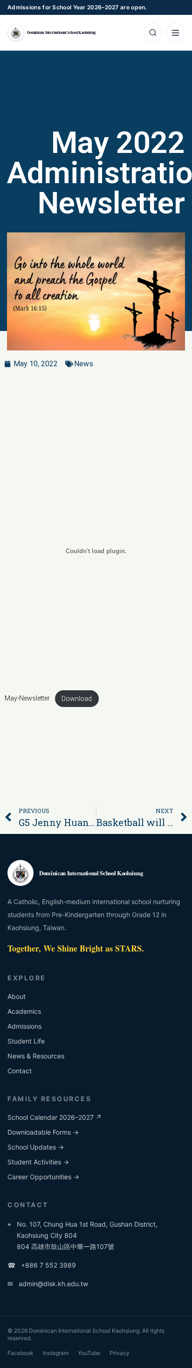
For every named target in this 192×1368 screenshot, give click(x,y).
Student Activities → (38, 1162)
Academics (24, 1011)
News (83, 363)
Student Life (26, 1041)
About (16, 996)
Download (77, 699)
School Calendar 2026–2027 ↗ (54, 1117)
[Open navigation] (175, 32)
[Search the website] (153, 32)
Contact (19, 1071)
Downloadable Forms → (43, 1132)
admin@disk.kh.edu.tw (47, 1284)
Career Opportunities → (43, 1177)
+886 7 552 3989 (41, 1265)
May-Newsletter (27, 699)
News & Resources (35, 1056)
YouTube (89, 1352)
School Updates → (35, 1147)
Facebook (20, 1352)
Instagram (56, 1352)
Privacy (120, 1352)
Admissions (24, 1026)
